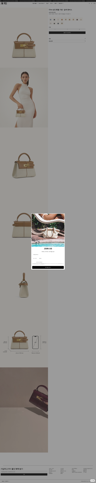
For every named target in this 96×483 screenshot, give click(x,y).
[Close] (63, 215)
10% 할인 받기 (48, 267)
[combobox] (34, 258)
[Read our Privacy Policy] (63, 264)
